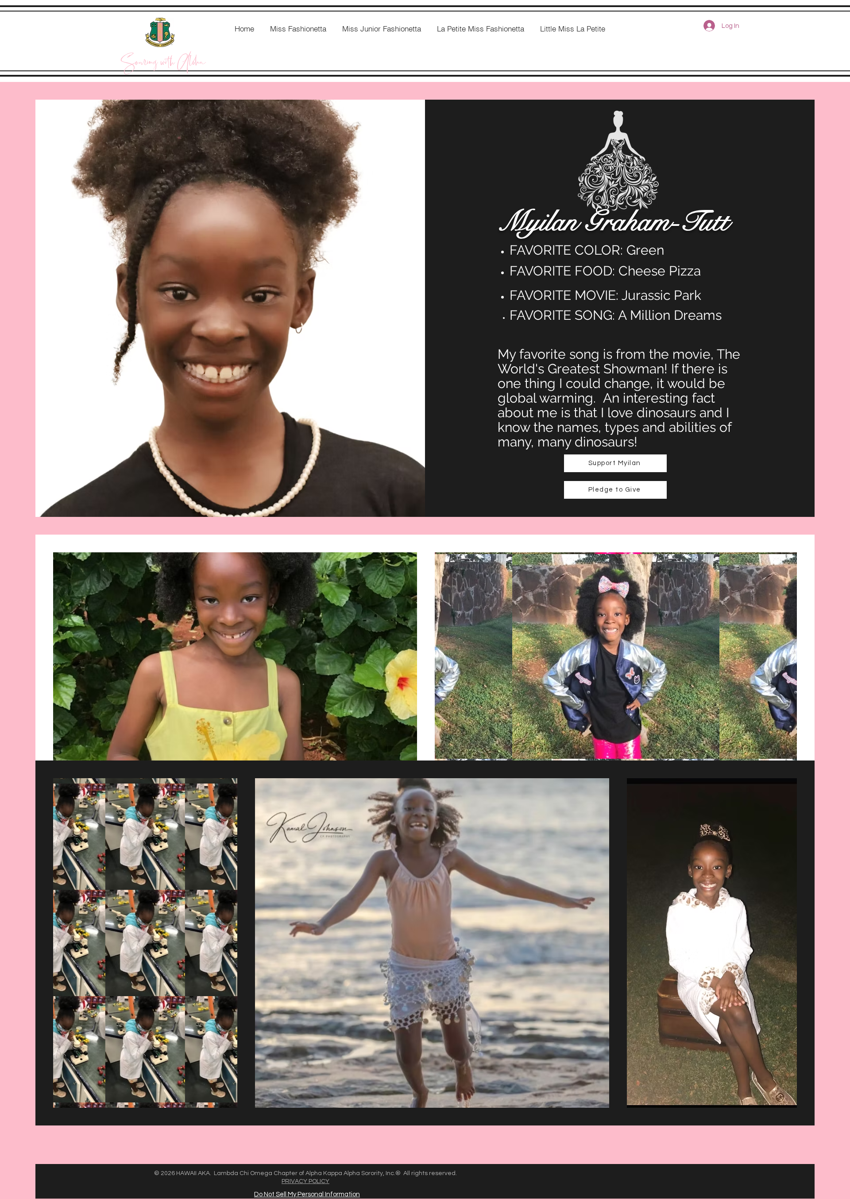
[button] (615, 490)
